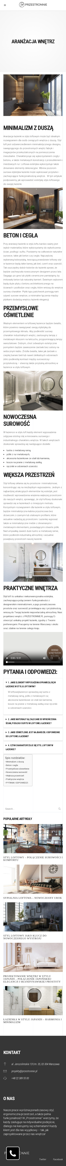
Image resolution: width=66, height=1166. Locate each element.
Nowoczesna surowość (16, 772)
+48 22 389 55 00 (20, 1078)
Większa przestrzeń (15, 775)
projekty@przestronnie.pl (24, 1071)
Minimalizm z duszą (15, 761)
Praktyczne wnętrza (15, 779)
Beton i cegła (12, 765)
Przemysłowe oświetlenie (17, 768)
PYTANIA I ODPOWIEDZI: (17, 782)
